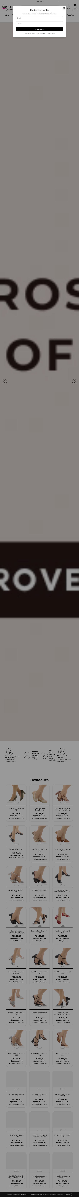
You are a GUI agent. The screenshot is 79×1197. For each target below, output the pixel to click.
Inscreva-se (39, 29)
